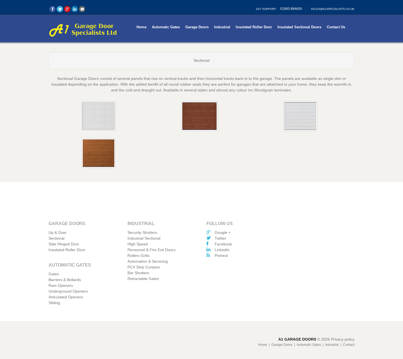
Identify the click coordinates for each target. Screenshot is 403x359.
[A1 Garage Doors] (83, 29)
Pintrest (221, 255)
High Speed (137, 244)
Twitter (220, 238)
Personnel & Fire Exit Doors (151, 250)
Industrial (222, 27)
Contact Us (336, 27)
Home (141, 27)
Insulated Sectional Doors (299, 27)
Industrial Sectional (143, 238)
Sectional (56, 238)
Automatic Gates (166, 27)
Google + (223, 232)
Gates (54, 274)
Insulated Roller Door (254, 27)
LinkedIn (222, 250)
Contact (348, 345)
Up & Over (58, 232)
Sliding (54, 303)
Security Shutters (142, 232)
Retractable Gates (143, 278)
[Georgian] (99, 116)
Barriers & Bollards (65, 279)
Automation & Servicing (147, 261)
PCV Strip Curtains (143, 267)
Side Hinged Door (64, 244)
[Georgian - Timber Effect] (199, 116)
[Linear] (301, 116)
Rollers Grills (138, 255)
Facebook (223, 244)
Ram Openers (61, 285)
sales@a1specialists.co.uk (332, 8)
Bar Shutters (138, 273)
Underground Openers (68, 291)
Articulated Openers (66, 297)
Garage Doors (197, 27)
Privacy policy (342, 339)
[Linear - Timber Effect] (99, 153)
